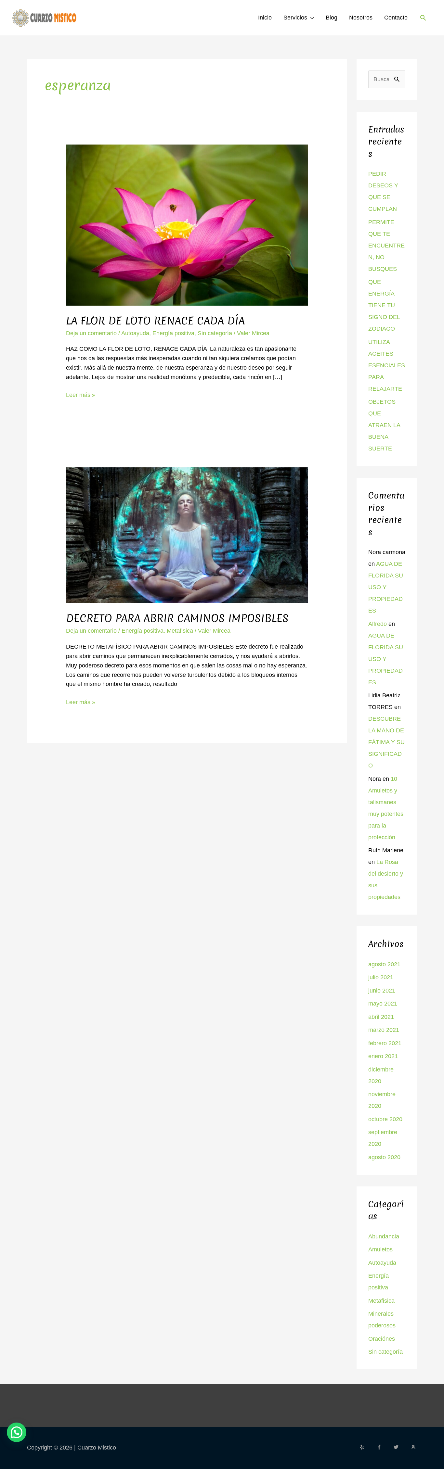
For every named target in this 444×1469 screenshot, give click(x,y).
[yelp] (367, 1447)
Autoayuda (135, 333)
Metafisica (180, 630)
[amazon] (414, 1447)
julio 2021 (380, 977)
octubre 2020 (385, 1119)
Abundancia (383, 1236)
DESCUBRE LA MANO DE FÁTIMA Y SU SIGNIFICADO (386, 742)
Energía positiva (173, 333)
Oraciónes (381, 1339)
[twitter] (401, 1447)
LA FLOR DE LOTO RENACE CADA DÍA (155, 321)
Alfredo (377, 624)
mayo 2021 (382, 1003)
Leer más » (80, 394)
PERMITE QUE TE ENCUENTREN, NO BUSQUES (386, 245)
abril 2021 (381, 1017)
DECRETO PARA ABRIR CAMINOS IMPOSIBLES (177, 618)
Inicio (265, 17)
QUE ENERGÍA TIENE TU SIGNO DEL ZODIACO (384, 305)
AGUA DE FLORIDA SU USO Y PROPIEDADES (385, 587)
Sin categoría (215, 333)
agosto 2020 (384, 1157)
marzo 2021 (383, 1030)
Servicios (295, 17)
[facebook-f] (384, 1447)
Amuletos (380, 1249)
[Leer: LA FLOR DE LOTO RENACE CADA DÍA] (187, 225)
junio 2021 (381, 990)
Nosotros (360, 17)
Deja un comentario (91, 333)
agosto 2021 (384, 964)
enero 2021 (383, 1056)
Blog (331, 17)
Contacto (396, 17)
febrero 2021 (384, 1043)
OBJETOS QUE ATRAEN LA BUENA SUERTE (384, 425)
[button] (423, 17)
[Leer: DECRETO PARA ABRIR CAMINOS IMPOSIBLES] (187, 535)
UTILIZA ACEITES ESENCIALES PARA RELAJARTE (386, 365)
